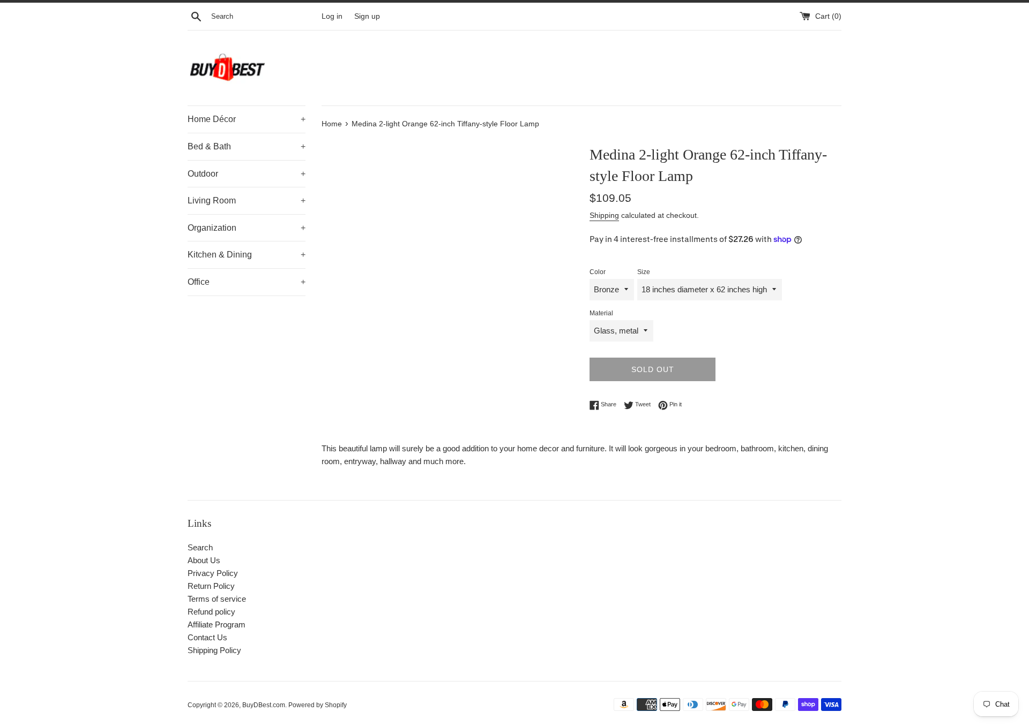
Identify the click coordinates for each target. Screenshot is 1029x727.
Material (601, 313)
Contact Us (207, 637)
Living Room (246, 200)
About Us (204, 560)
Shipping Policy (214, 650)
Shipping (604, 215)
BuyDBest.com (263, 705)
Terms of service (217, 598)
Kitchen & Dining (246, 254)
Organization (246, 227)
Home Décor (246, 119)
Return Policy (211, 585)
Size (643, 272)
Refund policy (211, 611)
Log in (332, 16)
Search (200, 547)
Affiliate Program (216, 624)
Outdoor (246, 173)
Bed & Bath (246, 146)
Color (598, 272)
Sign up (367, 16)
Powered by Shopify (317, 705)
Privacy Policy (213, 573)
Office (246, 281)
